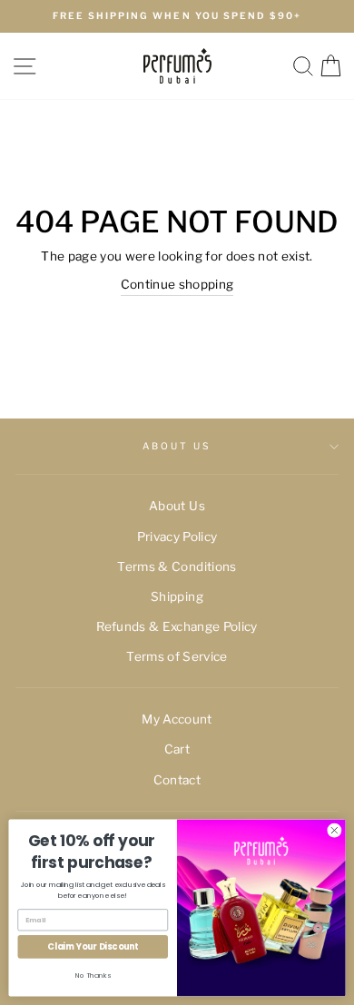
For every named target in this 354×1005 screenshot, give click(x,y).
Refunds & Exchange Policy (177, 626)
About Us (177, 446)
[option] (177, 16)
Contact (177, 780)
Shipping (177, 596)
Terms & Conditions (176, 566)
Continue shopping (177, 284)
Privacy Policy (177, 536)
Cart (177, 749)
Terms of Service (176, 656)
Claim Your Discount (92, 946)
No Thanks (93, 975)
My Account (176, 719)
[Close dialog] (334, 830)
